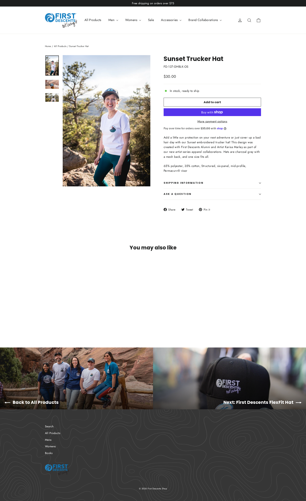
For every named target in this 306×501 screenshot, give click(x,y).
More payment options (212, 121)
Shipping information (183, 183)
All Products (92, 20)
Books (48, 453)
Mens (48, 440)
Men (111, 20)
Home (48, 46)
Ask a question (177, 194)
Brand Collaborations (203, 20)
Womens (131, 20)
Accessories (170, 20)
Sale (151, 20)
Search (49, 426)
